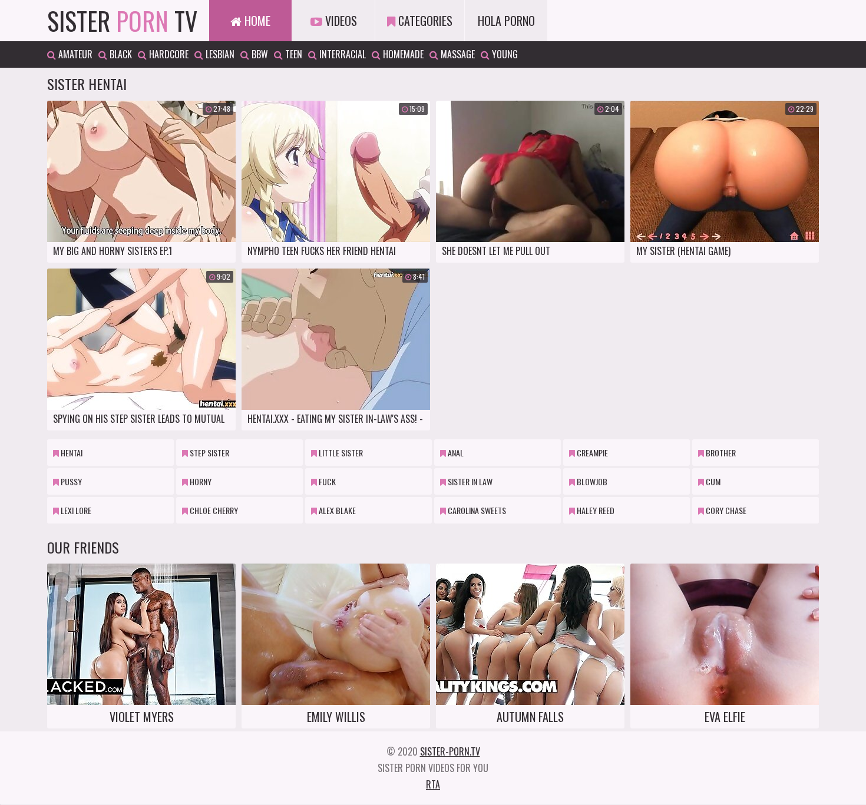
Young (504, 54)
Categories (423, 20)
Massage (456, 54)
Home (256, 20)
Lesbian (218, 54)
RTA (433, 784)
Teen (292, 54)
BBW (258, 54)
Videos (339, 20)
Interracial (341, 54)
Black (119, 54)
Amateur (74, 54)
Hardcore (168, 54)
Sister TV (122, 20)
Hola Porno (506, 20)
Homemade (402, 54)
